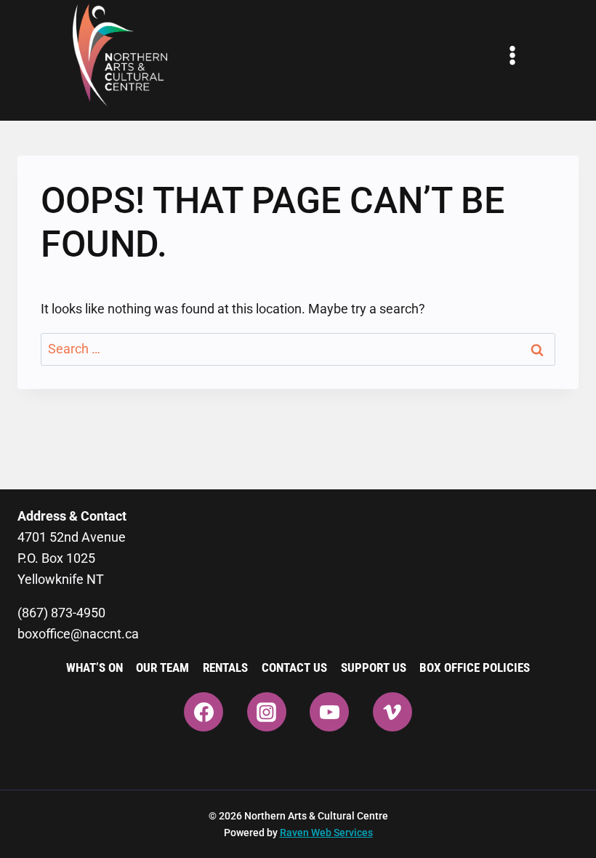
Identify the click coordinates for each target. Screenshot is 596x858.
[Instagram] (266, 711)
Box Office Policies (474, 667)
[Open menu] (512, 55)
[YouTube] (329, 711)
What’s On (94, 667)
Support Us (373, 667)
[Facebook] (203, 711)
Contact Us (294, 667)
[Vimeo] (392, 711)
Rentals (225, 667)
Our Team (162, 667)
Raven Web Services (326, 832)
